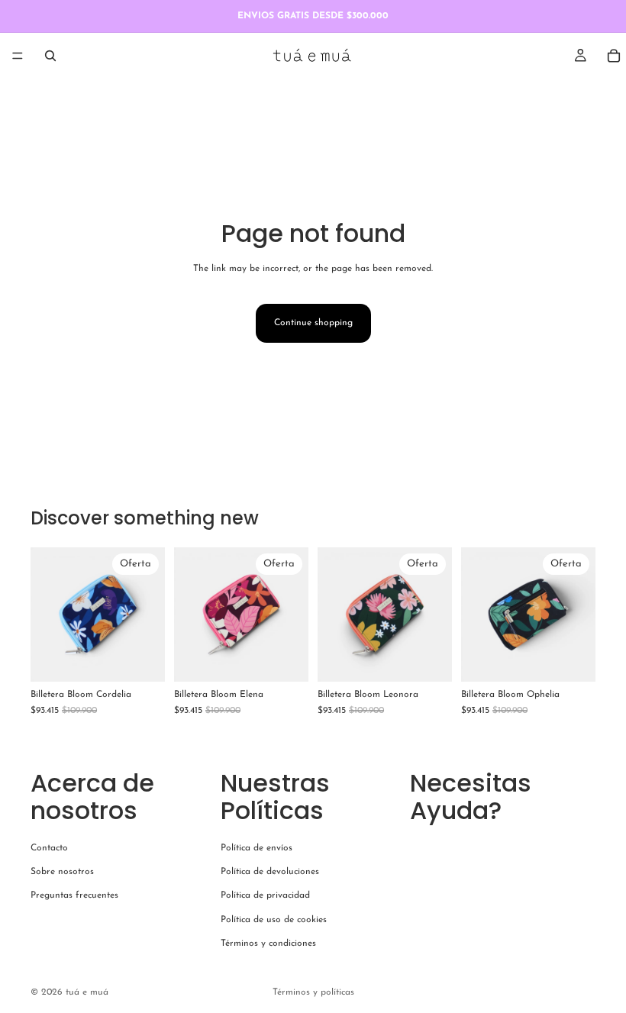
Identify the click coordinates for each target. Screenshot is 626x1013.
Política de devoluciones (270, 871)
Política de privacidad (265, 895)
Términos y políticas (313, 992)
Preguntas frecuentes (74, 895)
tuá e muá (87, 992)
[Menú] (17, 55)
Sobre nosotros (62, 871)
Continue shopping (313, 322)
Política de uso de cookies (274, 919)
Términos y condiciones (268, 942)
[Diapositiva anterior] (47, 614)
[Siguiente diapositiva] (148, 614)
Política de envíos (256, 848)
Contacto (49, 848)
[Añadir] (141, 658)
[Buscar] (50, 56)
